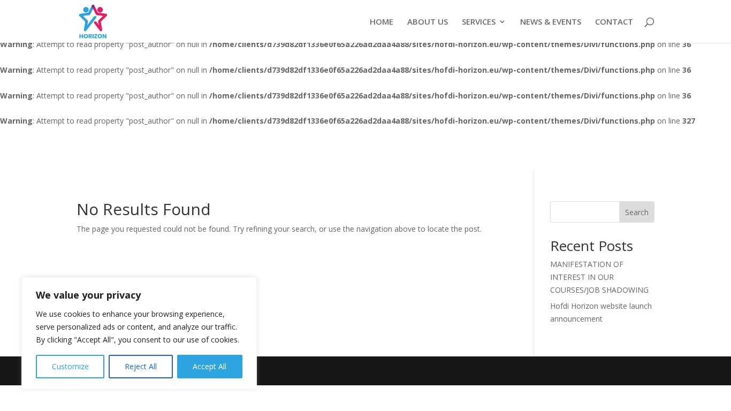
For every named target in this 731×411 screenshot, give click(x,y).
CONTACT (614, 22)
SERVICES (479, 22)
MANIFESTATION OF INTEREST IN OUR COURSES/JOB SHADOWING (599, 277)
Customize (70, 366)
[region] (139, 333)
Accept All (209, 366)
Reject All (141, 366)
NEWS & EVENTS (550, 22)
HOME (381, 22)
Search (637, 212)
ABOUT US (427, 22)
